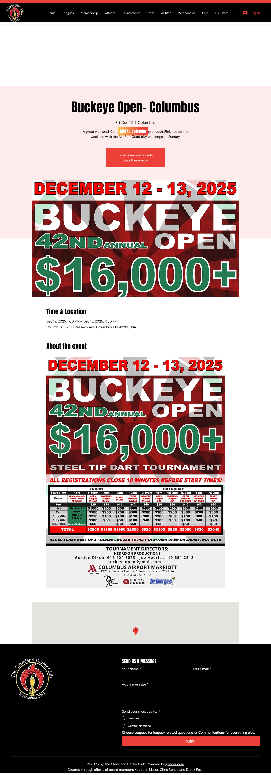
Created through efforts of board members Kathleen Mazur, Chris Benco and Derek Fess (135, 769)
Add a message (135, 684)
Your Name (131, 669)
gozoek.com (174, 764)
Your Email (202, 669)
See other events (136, 160)
